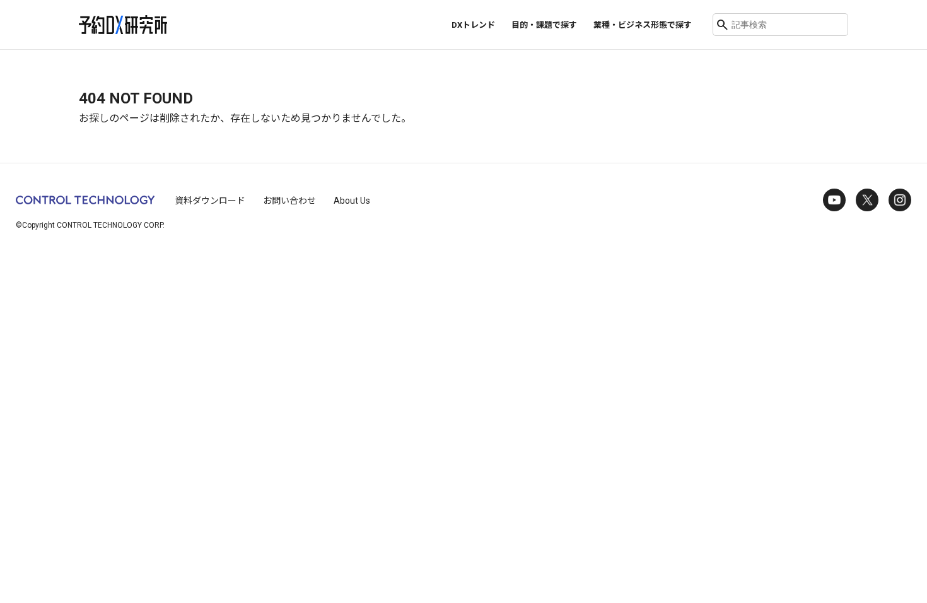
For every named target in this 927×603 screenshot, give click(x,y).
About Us (352, 201)
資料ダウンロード (210, 201)
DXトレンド (473, 25)
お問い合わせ (289, 201)
